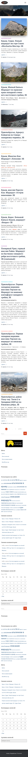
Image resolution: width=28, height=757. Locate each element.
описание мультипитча (15, 500)
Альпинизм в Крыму (6, 38)
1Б (1, 480)
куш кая (3, 494)
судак (21, 507)
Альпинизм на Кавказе (7, 129)
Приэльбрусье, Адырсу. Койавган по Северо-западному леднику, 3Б (12, 135)
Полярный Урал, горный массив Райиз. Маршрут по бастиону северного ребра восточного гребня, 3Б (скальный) (13, 253)
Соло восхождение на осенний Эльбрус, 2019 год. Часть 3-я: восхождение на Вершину (13, 548)
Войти (3, 453)
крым (25, 641)
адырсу (25, 480)
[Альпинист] (5, 2)
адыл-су (22, 480)
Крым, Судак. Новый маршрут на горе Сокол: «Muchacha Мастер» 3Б (12, 43)
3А (6, 480)
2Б (5, 480)
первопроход (5, 503)
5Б (16, 480)
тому (11, 57)
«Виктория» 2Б (11, 167)
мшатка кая (24, 494)
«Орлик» (14, 229)
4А (10, 480)
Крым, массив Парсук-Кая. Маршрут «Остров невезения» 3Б (12, 192)
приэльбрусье (12, 503)
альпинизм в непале (12, 486)
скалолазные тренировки (21, 505)
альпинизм (7, 483)
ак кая (2, 483)
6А (18, 480)
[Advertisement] (10, 471)
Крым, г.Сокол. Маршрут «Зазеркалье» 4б (12, 521)
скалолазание (20, 503)
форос (18, 509)
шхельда (10, 511)
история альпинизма (19, 492)
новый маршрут (5, 497)
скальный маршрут (5, 507)
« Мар (2, 596)
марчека (7, 494)
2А (3, 480)
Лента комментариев (7, 459)
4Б (12, 480)
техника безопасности (7, 509)
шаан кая (6, 511)
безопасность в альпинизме (19, 489)
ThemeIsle (19, 753)
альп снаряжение (10, 489)
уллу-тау (15, 509)
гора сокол (9, 492)
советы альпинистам (14, 507)
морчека (19, 494)
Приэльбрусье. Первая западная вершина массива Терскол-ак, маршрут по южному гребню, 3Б (12, 338)
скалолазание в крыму (8, 505)
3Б (8, 480)
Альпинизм (4, 246)
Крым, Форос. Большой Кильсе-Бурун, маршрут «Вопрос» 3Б (13, 220)
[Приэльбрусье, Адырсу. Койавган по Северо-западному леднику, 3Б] (14, 118)
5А (14, 480)
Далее (19, 428)
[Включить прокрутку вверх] (25, 754)
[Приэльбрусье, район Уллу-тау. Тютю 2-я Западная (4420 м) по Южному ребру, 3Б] (14, 381)
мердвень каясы (13, 494)
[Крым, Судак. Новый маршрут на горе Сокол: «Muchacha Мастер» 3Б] (14, 26)
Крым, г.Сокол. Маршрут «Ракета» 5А (11, 518)
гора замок (3, 641)
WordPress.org (5, 462)
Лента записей (5, 456)
